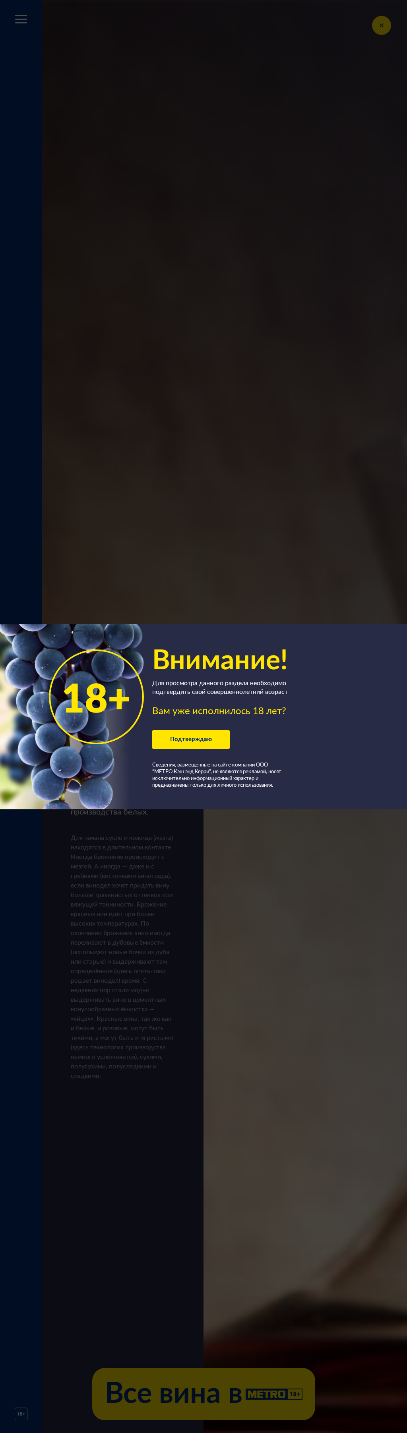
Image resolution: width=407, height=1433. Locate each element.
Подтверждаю (191, 739)
